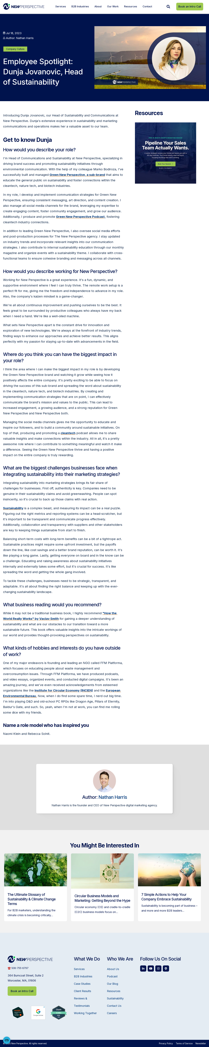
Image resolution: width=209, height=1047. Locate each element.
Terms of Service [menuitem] (184, 1043)
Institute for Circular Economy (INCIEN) (64, 690)
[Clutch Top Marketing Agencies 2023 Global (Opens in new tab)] (58, 1018)
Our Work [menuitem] (113, 6)
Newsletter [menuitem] (201, 1043)
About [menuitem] (98, 6)
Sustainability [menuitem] (115, 998)
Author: (19, 38)
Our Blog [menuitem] (112, 983)
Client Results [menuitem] (82, 991)
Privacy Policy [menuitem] (166, 1043)
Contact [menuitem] (147, 6)
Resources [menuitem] (130, 6)
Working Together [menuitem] (85, 1013)
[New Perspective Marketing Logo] (23, 6)
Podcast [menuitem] (112, 976)
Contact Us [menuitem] (114, 1005)
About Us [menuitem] (113, 969)
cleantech (68, 433)
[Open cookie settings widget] (6, 1040)
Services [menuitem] (60, 6)
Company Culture (15, 49)
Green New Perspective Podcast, (81, 217)
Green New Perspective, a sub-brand (77, 175)
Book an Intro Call (189, 6)
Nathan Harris (113, 797)
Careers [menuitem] (112, 1013)
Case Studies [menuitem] (82, 983)
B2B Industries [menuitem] (80, 6)
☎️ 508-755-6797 (18, 968)
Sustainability (13, 508)
